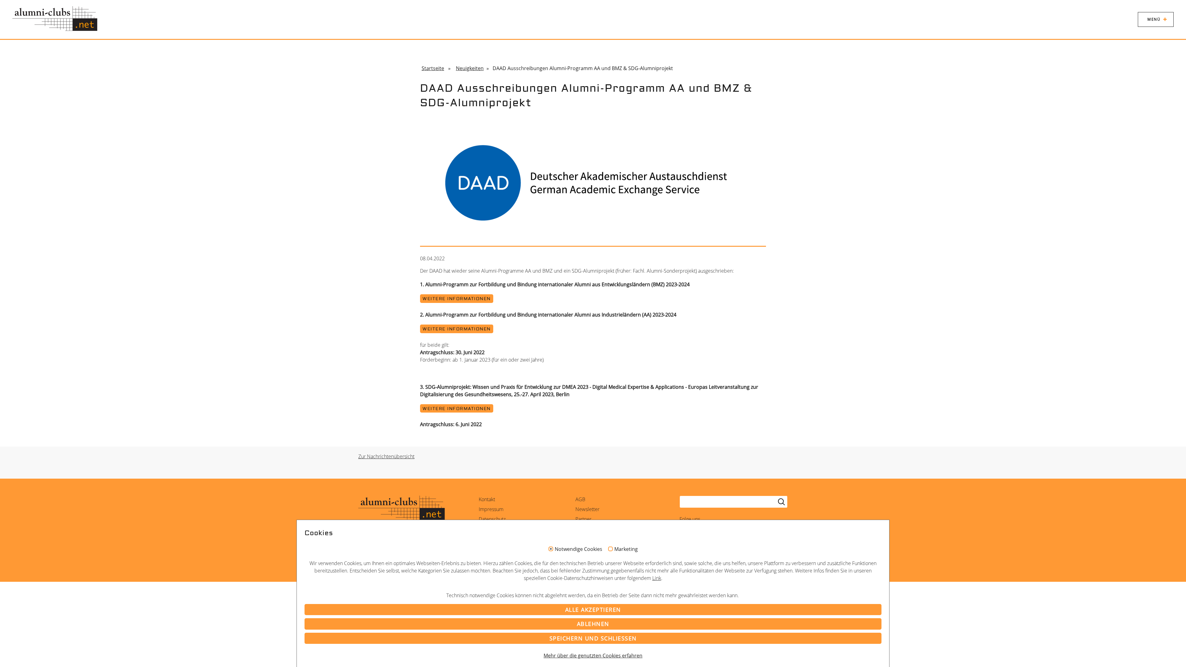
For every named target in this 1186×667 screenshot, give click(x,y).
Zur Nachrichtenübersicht (386, 456)
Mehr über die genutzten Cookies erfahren (593, 655)
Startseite (433, 68)
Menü (1153, 19)
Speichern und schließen (593, 638)
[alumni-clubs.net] (54, 18)
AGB (580, 499)
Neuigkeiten (470, 68)
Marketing (626, 549)
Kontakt (487, 499)
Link (656, 578)
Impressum (491, 509)
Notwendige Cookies (578, 549)
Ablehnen (593, 623)
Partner (583, 519)
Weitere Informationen (457, 299)
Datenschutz (492, 519)
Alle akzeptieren (593, 609)
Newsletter (587, 509)
